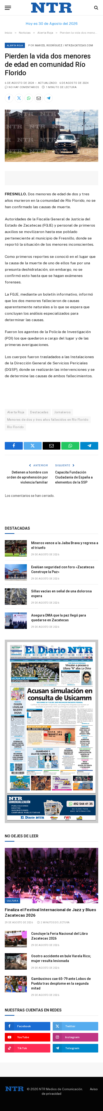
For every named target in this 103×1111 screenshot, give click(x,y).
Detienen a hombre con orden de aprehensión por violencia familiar (27, 477)
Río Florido (15, 427)
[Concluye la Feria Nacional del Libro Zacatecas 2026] (16, 939)
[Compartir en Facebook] (9, 98)
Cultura (12, 900)
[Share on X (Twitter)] (19, 98)
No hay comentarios (24, 87)
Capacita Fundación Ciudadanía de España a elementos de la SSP (74, 477)
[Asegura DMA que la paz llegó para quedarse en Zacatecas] (16, 620)
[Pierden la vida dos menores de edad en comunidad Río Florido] (51, 161)
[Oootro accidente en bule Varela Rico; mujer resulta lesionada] (16, 961)
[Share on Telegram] (48, 98)
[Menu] (8, 7)
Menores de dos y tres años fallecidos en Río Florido (47, 419)
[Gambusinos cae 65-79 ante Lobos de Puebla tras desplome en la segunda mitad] (16, 984)
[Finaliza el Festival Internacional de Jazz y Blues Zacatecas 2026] (51, 875)
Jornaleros (62, 412)
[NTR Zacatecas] (51, 7)
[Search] (95, 7)
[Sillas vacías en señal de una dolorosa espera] (16, 596)
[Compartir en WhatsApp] (28, 98)
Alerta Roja (15, 45)
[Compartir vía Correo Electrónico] (38, 98)
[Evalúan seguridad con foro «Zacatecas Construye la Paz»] (16, 572)
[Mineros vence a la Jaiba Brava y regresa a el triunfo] (16, 548)
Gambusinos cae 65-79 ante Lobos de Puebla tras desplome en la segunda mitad (61, 983)
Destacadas (39, 412)
